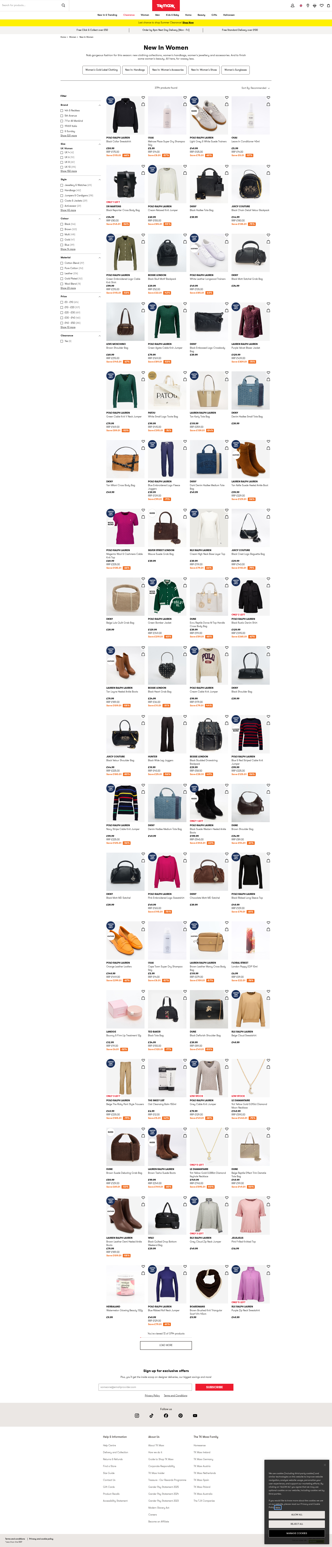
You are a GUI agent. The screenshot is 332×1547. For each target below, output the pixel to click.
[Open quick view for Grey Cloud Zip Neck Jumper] (226, 1204)
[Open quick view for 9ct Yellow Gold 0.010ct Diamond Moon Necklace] (268, 1067)
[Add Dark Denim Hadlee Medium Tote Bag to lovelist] (226, 441)
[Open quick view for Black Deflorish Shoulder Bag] (226, 998)
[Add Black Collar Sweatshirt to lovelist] (143, 97)
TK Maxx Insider (156, 1473)
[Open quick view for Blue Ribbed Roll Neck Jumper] (185, 1273)
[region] (296, 1502)
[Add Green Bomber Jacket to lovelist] (185, 579)
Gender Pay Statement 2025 (163, 1487)
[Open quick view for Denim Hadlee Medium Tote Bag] (185, 792)
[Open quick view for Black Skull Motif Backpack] (185, 241)
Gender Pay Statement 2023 (163, 1501)
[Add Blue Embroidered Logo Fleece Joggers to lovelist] (185, 441)
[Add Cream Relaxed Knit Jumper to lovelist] (185, 166)
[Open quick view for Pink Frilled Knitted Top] (268, 1204)
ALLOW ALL (296, 1515)
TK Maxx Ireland (202, 1452)
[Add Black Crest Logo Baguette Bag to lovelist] (268, 510)
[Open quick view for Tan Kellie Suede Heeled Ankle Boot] (268, 448)
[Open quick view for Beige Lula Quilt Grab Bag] (143, 585)
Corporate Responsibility (161, 1466)
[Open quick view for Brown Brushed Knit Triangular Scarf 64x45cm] (226, 1273)
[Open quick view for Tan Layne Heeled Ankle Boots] (143, 654)
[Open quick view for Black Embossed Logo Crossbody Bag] (226, 310)
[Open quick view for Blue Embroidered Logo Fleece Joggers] (185, 448)
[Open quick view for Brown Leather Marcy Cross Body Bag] (226, 929)
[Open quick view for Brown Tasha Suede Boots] (185, 1135)
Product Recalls (111, 1494)
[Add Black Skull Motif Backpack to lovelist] (185, 235)
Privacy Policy (152, 1395)
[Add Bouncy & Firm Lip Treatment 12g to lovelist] (143, 991)
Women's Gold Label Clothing (101, 70)
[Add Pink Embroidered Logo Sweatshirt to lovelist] (185, 854)
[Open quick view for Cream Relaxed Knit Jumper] (185, 173)
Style (64, 179)
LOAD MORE (166, 1345)
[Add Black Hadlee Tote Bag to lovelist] (226, 166)
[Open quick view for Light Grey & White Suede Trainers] (226, 104)
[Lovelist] (321, 5)
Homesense (200, 1445)
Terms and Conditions (175, 1395)
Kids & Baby (172, 15)
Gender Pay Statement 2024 (163, 1494)
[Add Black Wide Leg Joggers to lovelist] (185, 716)
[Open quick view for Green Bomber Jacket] (185, 585)
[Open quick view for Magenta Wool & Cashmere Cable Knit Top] (143, 517)
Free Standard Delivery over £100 (240, 30)
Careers (152, 1515)
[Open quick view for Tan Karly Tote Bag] (226, 379)
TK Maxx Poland (202, 1487)
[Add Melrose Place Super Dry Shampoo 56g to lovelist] (185, 97)
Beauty (201, 15)
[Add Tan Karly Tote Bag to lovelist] (226, 372)
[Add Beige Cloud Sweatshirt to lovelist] (268, 991)
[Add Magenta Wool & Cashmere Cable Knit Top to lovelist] (143, 510)
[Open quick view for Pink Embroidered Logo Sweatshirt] (185, 860)
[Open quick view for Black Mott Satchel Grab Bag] (268, 241)
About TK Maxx (156, 1445)
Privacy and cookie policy (41, 1539)
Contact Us (109, 1480)
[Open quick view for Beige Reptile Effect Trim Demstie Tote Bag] (268, 1135)
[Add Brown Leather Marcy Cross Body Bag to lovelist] (226, 922)
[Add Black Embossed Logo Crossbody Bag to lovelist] (226, 304)
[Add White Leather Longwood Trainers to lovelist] (226, 235)
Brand (64, 105)
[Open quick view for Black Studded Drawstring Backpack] (226, 723)
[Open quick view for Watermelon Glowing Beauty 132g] (143, 1273)
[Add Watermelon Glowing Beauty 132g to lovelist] (143, 1266)
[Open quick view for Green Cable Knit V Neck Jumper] (143, 379)
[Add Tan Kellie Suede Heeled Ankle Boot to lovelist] (268, 441)
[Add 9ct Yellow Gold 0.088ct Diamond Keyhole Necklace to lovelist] (226, 1129)
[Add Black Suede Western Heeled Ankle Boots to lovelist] (226, 785)
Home (188, 15)
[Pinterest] (180, 1416)
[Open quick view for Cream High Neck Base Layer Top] (226, 517)
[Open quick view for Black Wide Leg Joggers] (185, 723)
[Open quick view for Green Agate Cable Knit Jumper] (185, 310)
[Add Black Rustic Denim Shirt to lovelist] (268, 579)
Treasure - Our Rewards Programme (167, 1480)
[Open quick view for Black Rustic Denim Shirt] (268, 585)
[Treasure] (314, 5)
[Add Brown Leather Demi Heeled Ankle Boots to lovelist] (143, 1198)
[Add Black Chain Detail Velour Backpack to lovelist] (268, 166)
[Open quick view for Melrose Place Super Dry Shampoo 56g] (185, 104)
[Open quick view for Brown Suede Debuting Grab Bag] (143, 1135)
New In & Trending (107, 15)
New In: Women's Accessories (168, 70)
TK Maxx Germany (203, 1459)
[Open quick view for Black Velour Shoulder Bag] (143, 723)
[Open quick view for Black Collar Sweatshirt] (143, 104)
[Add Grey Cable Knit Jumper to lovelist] (226, 1060)
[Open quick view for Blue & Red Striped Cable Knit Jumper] (268, 723)
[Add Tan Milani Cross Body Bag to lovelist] (143, 441)
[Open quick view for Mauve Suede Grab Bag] (185, 517)
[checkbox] (81, 110)
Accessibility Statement (115, 1501)
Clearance (129, 15)
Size (63, 144)
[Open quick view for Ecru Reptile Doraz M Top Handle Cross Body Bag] (226, 585)
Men (157, 15)
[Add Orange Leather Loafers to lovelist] (143, 922)
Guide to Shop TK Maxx (160, 1459)
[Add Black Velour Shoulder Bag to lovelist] (143, 716)
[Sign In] (292, 5)
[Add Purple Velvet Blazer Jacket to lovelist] (268, 304)
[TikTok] (151, 1416)
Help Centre (109, 1445)
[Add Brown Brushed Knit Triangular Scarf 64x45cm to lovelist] (226, 1266)
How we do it (155, 1452)
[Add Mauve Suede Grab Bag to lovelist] (185, 510)
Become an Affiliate (158, 1522)
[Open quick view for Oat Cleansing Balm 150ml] (185, 1067)
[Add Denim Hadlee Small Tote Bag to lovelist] (268, 372)
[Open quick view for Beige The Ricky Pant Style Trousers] (143, 1067)
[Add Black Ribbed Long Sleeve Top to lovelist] (268, 854)
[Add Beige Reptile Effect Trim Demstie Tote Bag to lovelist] (268, 1129)
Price (64, 296)
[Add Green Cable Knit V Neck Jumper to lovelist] (143, 372)
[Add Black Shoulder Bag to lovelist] (268, 647)
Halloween (229, 15)
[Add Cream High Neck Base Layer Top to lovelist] (226, 510)
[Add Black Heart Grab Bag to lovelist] (185, 647)
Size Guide (108, 1473)
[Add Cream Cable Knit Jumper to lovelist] (226, 647)
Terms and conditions (15, 1539)
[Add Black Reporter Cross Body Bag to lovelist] (143, 166)
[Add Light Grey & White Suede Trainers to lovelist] (226, 97)
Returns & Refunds (113, 1459)
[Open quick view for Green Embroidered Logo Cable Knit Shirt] (143, 241)
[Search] (63, 5)
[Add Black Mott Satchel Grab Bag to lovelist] (268, 235)
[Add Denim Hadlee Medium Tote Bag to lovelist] (185, 785)
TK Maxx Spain (201, 1480)
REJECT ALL (297, 1524)
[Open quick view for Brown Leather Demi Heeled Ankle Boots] (143, 1204)
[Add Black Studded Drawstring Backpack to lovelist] (226, 716)
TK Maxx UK (166, 6)
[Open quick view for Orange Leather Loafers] (143, 929)
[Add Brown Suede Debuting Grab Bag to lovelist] (143, 1129)
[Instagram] (137, 1416)
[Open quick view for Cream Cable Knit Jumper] (226, 654)
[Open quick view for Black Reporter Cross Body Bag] (143, 173)
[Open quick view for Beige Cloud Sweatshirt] (268, 998)
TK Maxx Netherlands (205, 1473)
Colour (65, 218)
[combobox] (255, 88)
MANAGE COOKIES (297, 1533)
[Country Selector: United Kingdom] (300, 5)
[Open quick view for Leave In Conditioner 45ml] (268, 104)
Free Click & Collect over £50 (92, 30)
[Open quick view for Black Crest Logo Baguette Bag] (268, 517)
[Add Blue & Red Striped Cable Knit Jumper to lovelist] (268, 716)
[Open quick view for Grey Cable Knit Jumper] (226, 1067)
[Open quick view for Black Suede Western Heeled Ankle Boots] (226, 792)
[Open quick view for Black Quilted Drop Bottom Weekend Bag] (185, 1204)
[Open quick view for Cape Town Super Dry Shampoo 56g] (185, 929)
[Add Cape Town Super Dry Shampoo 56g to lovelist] (185, 922)
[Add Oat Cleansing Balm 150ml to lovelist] (185, 1060)
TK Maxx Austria (202, 1466)
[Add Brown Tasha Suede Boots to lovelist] (185, 1129)
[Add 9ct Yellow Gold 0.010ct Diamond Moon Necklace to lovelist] (268, 1060)
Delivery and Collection (115, 1452)
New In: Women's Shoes (204, 70)
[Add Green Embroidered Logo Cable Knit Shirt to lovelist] (143, 235)
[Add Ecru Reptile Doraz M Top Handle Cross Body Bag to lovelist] (226, 579)
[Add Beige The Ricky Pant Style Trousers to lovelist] (143, 1060)
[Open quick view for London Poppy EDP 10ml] (268, 929)
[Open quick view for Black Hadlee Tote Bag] (226, 173)
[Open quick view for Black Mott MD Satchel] (143, 860)
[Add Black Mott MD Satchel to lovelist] (143, 854)
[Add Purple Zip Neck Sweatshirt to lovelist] (268, 1266)
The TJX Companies (204, 1501)
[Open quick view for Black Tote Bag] (185, 998)
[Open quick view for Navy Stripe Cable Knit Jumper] (143, 792)
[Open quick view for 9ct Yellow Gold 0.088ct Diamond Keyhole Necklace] (226, 1135)
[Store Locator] (307, 5)
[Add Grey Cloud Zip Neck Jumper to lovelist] (226, 1198)
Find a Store (109, 1466)
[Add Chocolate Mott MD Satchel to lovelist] (226, 854)
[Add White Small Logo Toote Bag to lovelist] (185, 372)
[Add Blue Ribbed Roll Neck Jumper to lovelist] (185, 1266)
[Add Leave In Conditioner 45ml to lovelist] (268, 97)
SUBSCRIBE (214, 1387)
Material (66, 257)
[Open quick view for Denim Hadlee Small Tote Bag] (268, 379)
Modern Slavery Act (158, 1508)
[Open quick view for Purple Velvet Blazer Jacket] (268, 310)
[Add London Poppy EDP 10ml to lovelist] (268, 922)
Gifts (214, 15)
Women (145, 15)
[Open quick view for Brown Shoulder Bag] (143, 310)
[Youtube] (195, 1416)
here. (277, 1507)
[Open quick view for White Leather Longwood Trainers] (226, 241)
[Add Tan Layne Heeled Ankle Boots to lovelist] (143, 647)
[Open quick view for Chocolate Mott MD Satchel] (226, 860)
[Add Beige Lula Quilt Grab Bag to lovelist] (143, 579)
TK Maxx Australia (203, 1494)
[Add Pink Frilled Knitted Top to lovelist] (268, 1198)
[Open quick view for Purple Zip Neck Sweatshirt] (268, 1273)
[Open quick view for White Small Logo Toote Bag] (185, 379)
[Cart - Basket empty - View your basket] (328, 5)
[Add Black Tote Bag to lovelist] (185, 991)
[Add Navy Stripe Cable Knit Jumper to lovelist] (143, 785)
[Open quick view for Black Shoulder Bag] (268, 654)
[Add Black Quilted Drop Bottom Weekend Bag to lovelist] (185, 1198)
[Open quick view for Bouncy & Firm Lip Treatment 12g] (143, 998)
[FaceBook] (166, 1416)
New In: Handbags (135, 70)
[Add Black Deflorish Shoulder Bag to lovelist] (226, 991)
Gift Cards (109, 1487)
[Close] (325, 1465)
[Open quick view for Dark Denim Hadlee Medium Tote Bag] (226, 448)
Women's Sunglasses (235, 70)
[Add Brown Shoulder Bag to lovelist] (143, 304)
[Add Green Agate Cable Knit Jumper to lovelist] (185, 304)
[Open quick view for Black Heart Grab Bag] (185, 654)
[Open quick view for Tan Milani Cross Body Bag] (143, 448)
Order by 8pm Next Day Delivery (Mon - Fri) (166, 30)
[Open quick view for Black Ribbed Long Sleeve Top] (268, 860)
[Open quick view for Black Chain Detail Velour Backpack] (268, 173)
